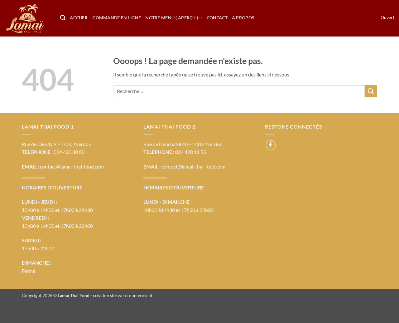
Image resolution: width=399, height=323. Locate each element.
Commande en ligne (117, 17)
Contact (217, 17)
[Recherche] (62, 18)
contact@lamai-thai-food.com (72, 166)
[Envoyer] (371, 91)
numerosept (140, 295)
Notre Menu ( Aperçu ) (171, 17)
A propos (243, 17)
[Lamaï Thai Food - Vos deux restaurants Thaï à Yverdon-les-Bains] (28, 18)
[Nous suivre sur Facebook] (271, 145)
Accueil (79, 17)
